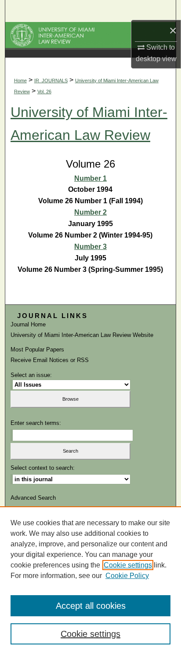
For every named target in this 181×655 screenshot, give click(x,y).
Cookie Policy (127, 575)
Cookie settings (128, 565)
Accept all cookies (91, 606)
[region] (90, 580)
